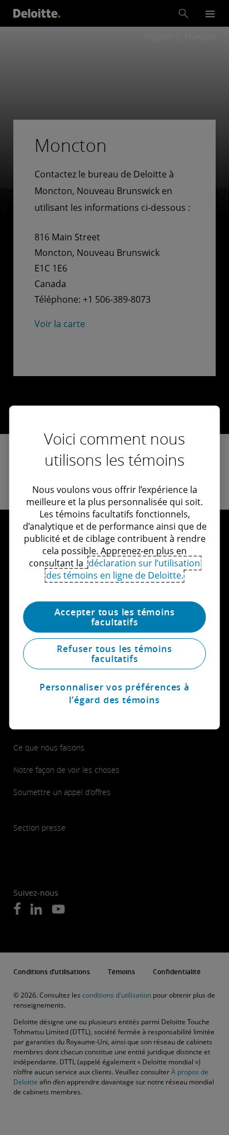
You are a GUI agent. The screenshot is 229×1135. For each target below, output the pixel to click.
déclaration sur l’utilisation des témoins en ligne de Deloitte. (123, 569)
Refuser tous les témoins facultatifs (114, 654)
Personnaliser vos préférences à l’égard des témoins (114, 693)
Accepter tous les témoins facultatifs (114, 617)
